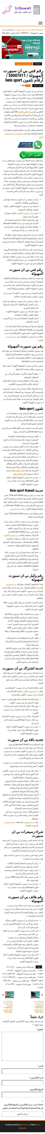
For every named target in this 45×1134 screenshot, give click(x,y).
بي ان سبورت (29, 822)
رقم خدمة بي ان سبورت (25, 30)
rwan (24, 85)
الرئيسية (40, 30)
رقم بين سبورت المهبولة (26, 974)
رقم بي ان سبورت (17, 509)
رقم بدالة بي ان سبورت (25, 967)
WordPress (25, 1125)
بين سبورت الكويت (11, 535)
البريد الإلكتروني (36, 1078)
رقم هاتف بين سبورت (20, 981)
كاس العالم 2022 (17, 470)
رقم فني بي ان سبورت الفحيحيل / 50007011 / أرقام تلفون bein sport (38, 1006)
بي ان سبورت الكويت (25, 213)
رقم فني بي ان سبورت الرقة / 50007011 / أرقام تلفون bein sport (7, 1006)
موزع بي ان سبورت (23, 984)
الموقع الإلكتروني (36, 1089)
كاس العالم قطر (19, 474)
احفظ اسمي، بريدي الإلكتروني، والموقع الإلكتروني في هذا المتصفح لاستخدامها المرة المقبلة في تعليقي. (22, 1106)
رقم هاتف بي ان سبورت (26, 977)
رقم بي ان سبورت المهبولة (25, 970)
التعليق (39, 1029)
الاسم (40, 1066)
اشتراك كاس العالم (26, 112)
